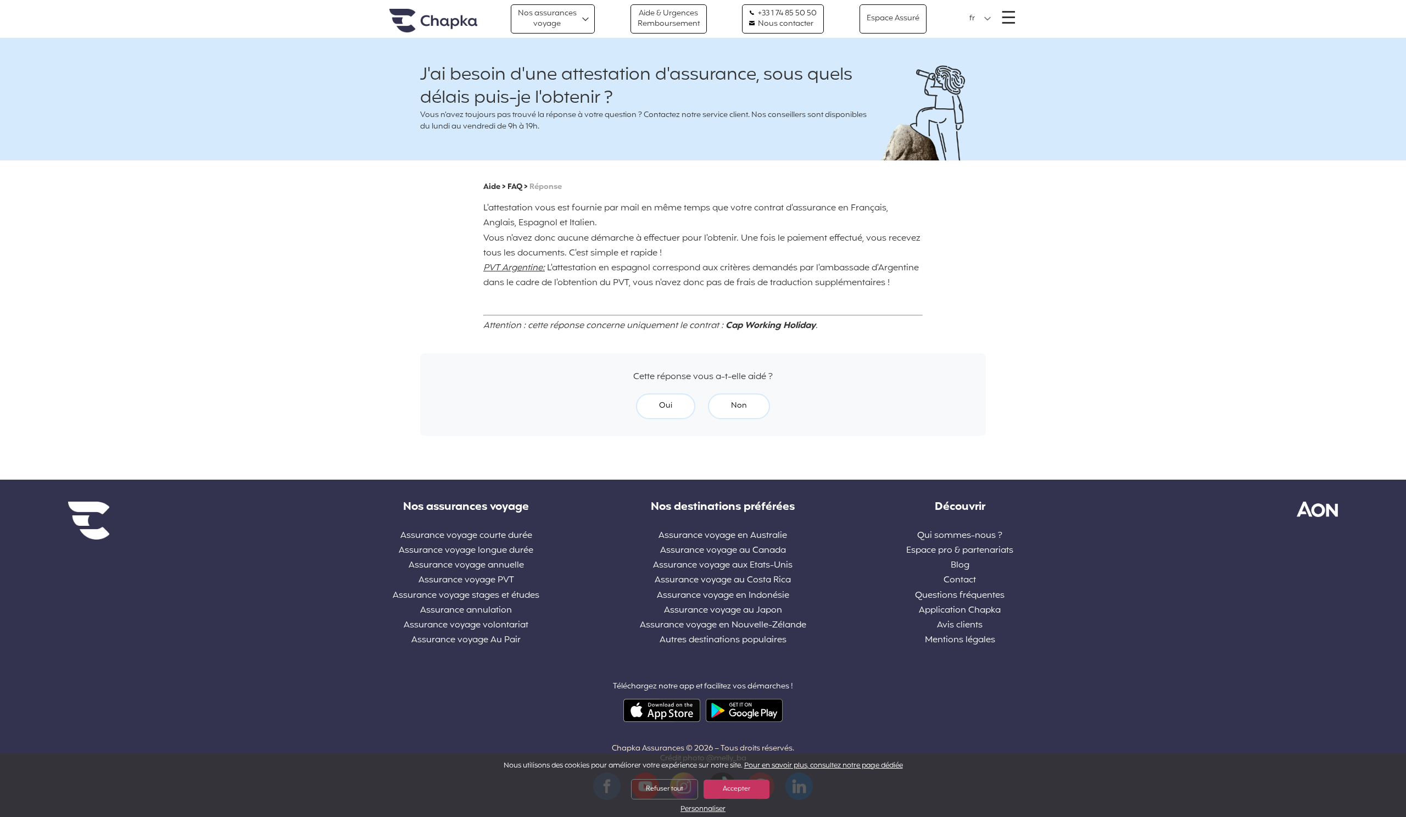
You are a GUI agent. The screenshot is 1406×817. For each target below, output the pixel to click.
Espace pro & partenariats (959, 551)
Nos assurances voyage (547, 18)
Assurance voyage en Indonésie (723, 596)
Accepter (736, 789)
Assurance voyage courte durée (466, 536)
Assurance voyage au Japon (723, 610)
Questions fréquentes (960, 596)
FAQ (514, 187)
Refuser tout (664, 789)
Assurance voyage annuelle (466, 565)
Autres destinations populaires (723, 640)
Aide (491, 187)
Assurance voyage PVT (466, 580)
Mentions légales (960, 640)
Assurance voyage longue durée (466, 551)
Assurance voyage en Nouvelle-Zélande (723, 625)
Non (739, 406)
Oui (665, 406)
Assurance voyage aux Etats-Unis (723, 565)
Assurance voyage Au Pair (466, 640)
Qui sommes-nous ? (959, 536)
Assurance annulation (466, 610)
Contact (960, 580)
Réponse (545, 187)
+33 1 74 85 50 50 (786, 14)
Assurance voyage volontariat (466, 625)
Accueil (433, 21)
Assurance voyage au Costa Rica (723, 580)
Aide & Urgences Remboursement (669, 18)
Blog (960, 565)
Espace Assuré (893, 18)
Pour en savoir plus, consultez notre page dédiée (823, 765)
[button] (980, 18)
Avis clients (960, 625)
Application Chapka (960, 610)
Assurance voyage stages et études (466, 596)
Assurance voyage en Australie (723, 536)
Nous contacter (784, 24)
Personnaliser (703, 809)
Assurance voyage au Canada (723, 551)
